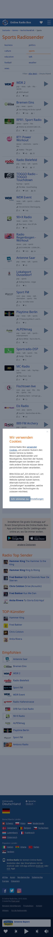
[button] (47, 431)
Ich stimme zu (20, 499)
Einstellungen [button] (37, 499)
